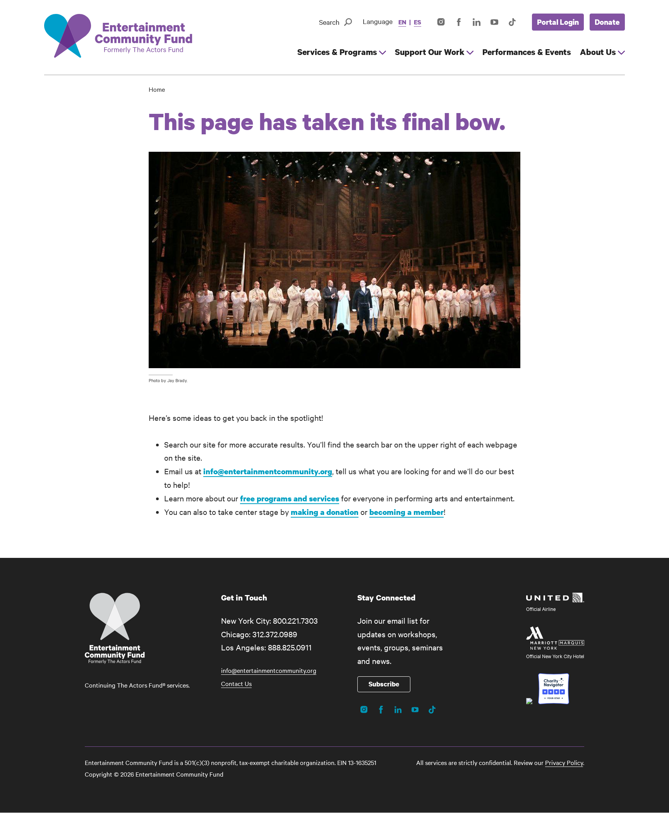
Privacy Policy (564, 762)
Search (329, 21)
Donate (607, 22)
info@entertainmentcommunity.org (267, 471)
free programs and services (289, 498)
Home (157, 89)
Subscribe (384, 683)
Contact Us (236, 683)
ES (417, 22)
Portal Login (558, 22)
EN (402, 22)
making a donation (325, 512)
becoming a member (406, 512)
